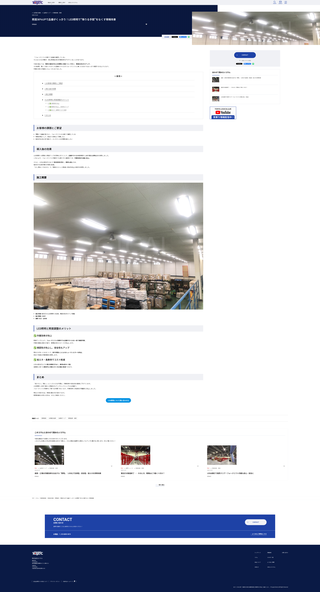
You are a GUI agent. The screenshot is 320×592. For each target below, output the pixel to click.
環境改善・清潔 (57, 13)
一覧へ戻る (160, 485)
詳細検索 (269, 552)
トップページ (258, 552)
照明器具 (34, 24)
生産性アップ (47, 13)
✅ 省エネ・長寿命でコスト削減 (57, 110)
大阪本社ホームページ (68, 581)
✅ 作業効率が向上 (53, 103)
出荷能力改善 (37, 13)
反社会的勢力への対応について (40, 581)
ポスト (175, 37)
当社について (258, 562)
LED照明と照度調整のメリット (57, 100)
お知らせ (257, 567)
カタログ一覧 (270, 557)
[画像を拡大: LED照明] (201, 185)
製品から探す (51, 2)
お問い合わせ (285, 552)
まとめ (48, 115)
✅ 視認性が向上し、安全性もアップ (58, 107)
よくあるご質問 (270, 562)
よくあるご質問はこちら (259, 534)
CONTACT (245, 55)
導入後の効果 (50, 89)
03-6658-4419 (66, 534)
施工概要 (49, 94)
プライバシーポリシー (55, 581)
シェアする (183, 37)
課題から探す (61, 2)
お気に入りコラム (73, 2)
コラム (256, 557)
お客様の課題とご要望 (54, 83)
